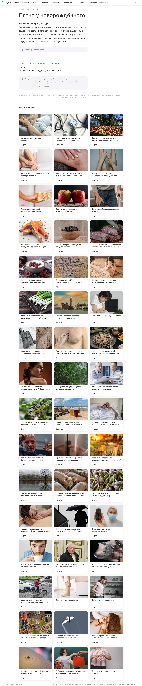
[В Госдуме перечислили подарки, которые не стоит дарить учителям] (71, 663)
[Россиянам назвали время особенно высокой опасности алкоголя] (71, 414)
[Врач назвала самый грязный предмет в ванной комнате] (71, 450)
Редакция (54, 684)
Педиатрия (35, 9)
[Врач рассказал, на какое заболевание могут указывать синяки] (106, 166)
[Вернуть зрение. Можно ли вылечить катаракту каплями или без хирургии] (106, 628)
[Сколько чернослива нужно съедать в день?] (71, 237)
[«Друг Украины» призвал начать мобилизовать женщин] (71, 557)
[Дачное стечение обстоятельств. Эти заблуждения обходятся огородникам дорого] (35, 628)
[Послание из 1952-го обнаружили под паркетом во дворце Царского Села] (71, 272)
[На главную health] (12, 2)
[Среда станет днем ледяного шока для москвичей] (71, 379)
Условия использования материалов (71, 684)
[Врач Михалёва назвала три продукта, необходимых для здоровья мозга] (35, 237)
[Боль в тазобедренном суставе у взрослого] (106, 201)
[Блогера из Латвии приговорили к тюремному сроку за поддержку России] (106, 557)
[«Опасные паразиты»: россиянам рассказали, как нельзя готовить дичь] (106, 237)
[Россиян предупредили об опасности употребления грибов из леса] (106, 343)
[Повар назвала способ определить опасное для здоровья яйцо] (35, 201)
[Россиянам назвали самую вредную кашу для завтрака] (35, 272)
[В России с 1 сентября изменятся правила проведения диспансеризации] (106, 379)
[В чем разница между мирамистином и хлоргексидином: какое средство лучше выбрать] (106, 521)
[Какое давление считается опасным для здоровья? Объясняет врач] (71, 130)
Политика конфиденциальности (128, 684)
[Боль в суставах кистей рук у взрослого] (106, 663)
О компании (10, 684)
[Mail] (3, 2)
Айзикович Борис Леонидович (44, 63)
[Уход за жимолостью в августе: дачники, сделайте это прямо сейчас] (35, 414)
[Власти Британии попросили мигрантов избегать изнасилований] (71, 308)
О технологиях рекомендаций (106, 684)
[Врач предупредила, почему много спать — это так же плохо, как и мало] (106, 414)
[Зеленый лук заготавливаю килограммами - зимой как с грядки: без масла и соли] (35, 308)
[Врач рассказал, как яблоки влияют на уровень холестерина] (106, 130)
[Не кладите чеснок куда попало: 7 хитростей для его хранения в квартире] (106, 485)
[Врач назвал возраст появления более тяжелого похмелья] (35, 450)
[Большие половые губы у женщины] (35, 130)
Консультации (24, 9)
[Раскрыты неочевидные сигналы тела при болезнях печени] (35, 166)
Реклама (19, 684)
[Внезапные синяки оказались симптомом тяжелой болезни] (71, 166)
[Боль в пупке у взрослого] (106, 592)
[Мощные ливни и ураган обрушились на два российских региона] (35, 592)
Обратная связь (89, 684)
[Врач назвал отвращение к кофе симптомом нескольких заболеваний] (35, 557)
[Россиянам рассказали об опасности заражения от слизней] (106, 450)
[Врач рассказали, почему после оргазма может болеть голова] (106, 272)
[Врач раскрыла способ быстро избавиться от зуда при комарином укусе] (35, 663)
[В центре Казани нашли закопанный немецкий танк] (35, 343)
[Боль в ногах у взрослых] (71, 592)
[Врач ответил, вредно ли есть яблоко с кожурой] (71, 201)
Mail (3, 684)
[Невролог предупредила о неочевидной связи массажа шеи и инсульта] (35, 521)
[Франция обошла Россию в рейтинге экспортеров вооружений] (71, 628)
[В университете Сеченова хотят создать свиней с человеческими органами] (71, 485)
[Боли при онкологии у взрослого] (106, 308)
